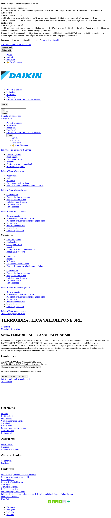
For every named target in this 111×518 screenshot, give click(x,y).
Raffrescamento (13, 292)
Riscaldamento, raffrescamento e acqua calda (25, 297)
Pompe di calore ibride (16, 275)
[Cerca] (7, 111)
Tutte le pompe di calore (16, 278)
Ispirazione (11, 92)
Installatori (10, 60)
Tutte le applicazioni (15, 306)
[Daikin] (21, 85)
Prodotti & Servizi (14, 90)
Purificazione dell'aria (15, 302)
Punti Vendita (12, 97)
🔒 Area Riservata (14, 62)
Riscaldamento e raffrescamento (20, 294)
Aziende (10, 57)
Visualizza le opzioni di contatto (14, 376)
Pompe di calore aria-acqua (18, 273)
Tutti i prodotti (12, 283)
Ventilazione (11, 304)
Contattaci (5, 327)
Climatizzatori (12, 271)
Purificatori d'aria (13, 280)
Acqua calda (11, 299)
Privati (9, 55)
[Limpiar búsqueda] (3, 110)
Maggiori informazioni (10, 329)
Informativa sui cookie (50, 40)
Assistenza (11, 94)
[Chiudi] (12, 235)
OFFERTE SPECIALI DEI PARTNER (23, 99)
